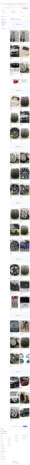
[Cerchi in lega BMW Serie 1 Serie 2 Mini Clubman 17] (24, 68)
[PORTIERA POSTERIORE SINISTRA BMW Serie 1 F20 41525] (24, 53)
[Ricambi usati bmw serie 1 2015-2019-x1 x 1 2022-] (24, 384)
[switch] (8, 20)
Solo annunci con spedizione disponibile (4, 22)
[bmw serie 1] (14, 53)
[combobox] (6, 13)
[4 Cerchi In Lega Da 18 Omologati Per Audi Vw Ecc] (14, 247)
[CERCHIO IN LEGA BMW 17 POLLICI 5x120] (14, 303)
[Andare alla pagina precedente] (15, 424)
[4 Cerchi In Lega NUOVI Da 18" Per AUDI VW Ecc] (14, 271)
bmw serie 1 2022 (6, 7)
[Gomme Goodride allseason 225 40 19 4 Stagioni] (24, 103)
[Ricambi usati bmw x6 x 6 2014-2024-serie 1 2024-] (24, 247)
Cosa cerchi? (2, 11)
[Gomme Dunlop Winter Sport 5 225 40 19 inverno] (14, 175)
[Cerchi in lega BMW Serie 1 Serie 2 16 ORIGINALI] (24, 159)
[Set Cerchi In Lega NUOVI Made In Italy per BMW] (14, 134)
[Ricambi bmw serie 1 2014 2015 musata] (24, 414)
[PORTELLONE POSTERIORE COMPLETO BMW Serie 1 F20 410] (14, 68)
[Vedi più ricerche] (28, 7)
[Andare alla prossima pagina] (24, 424)
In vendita (3, 25)
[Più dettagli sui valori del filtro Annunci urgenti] (5, 28)
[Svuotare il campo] (27, 13)
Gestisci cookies (2, 445)
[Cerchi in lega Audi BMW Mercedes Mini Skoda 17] (24, 191)
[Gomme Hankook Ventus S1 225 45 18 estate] (14, 118)
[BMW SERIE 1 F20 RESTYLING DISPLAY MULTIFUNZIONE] (24, 303)
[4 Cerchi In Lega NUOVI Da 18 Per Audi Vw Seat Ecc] (14, 191)
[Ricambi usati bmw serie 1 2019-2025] (14, 399)
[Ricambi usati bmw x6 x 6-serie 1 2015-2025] (14, 384)
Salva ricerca (3, 16)
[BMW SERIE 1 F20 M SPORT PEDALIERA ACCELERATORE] (24, 328)
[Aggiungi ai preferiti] (18, 31)
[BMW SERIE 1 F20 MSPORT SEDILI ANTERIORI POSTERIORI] (14, 287)
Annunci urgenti (3, 28)
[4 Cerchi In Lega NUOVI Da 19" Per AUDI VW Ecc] (24, 175)
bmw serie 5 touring (16, 7)
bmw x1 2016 (20, 7)
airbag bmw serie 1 (11, 7)
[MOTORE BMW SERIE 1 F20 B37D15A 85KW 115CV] (14, 328)
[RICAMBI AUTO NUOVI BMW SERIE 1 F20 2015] (24, 359)
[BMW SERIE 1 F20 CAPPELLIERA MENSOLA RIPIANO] (24, 287)
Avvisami (25, 426)
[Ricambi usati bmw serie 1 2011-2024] (14, 231)
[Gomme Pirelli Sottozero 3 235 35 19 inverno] (24, 134)
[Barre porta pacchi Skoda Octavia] (14, 37)
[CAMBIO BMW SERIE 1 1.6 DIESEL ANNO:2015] (24, 399)
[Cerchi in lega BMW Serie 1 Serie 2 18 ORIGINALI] (24, 215)
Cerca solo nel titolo (3, 20)
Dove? (21, 11)
